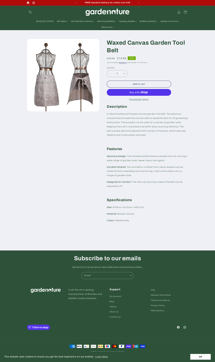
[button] (30, 12)
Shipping (123, 63)
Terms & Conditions (160, 300)
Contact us (115, 317)
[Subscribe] (130, 275)
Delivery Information (161, 295)
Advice (113, 307)
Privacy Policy (158, 305)
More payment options (139, 99)
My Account (115, 296)
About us (114, 312)
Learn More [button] (101, 356)
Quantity (110, 68)
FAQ (153, 290)
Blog (112, 302)
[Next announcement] (138, 3)
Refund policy (157, 311)
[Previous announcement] (76, 3)
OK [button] (200, 357)
